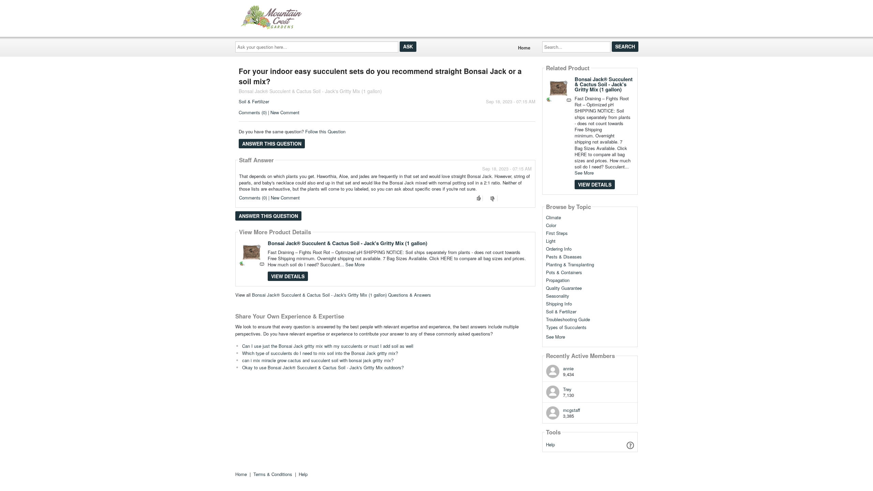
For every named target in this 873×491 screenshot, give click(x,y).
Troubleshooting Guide (568, 319)
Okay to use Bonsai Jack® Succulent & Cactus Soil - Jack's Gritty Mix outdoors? (323, 367)
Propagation (557, 280)
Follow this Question (325, 131)
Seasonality (557, 296)
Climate (553, 217)
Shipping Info (559, 303)
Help (550, 444)
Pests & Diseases (564, 256)
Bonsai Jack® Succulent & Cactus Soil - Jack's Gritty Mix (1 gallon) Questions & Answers (341, 295)
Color (551, 225)
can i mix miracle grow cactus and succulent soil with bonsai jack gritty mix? (318, 360)
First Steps (557, 233)
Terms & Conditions (272, 474)
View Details (288, 276)
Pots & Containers (564, 272)
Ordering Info (559, 249)
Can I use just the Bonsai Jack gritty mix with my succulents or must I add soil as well (327, 346)
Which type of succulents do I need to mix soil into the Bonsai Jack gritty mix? (320, 353)
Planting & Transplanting (570, 264)
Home (524, 47)
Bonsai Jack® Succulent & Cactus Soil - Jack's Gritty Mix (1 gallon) (347, 243)
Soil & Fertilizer (254, 101)
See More (355, 264)
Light (551, 241)
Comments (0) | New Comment (269, 112)
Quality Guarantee (564, 288)
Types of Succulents (566, 327)
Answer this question (271, 143)
